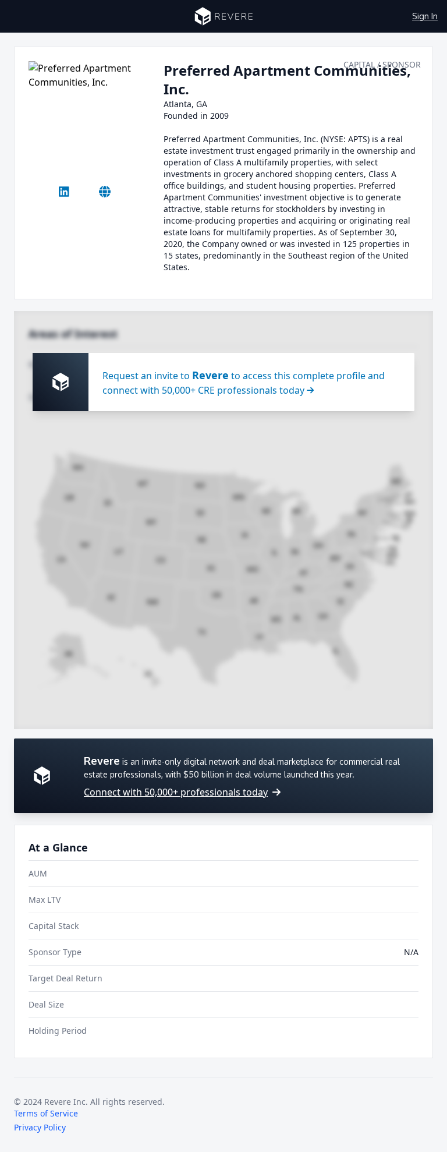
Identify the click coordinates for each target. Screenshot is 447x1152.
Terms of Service (46, 1113)
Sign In (425, 16)
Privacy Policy (40, 1127)
